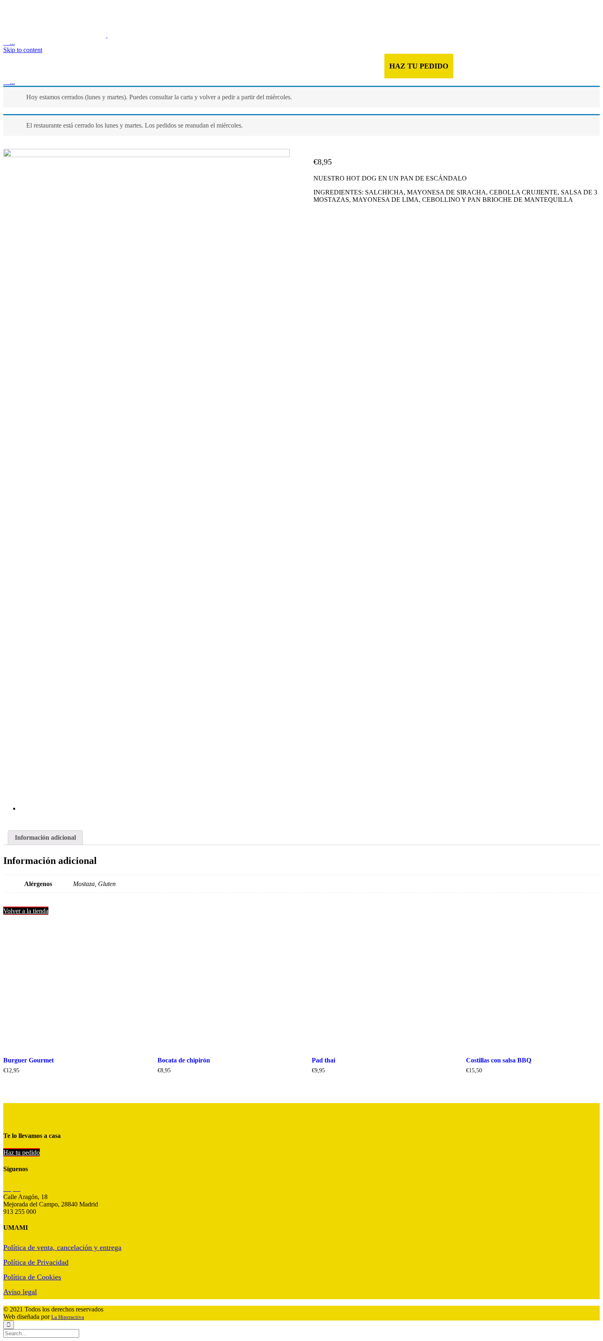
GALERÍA (258, 66)
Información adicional (45, 837)
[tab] (45, 837)
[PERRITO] (155, 676)
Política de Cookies (32, 1277)
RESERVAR (359, 66)
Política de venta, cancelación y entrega (62, 1247)
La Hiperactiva (67, 1317)
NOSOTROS (210, 66)
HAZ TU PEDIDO (418, 66)
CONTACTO (309, 66)
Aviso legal (20, 1292)
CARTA (167, 66)
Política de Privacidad (36, 1262)
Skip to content (22, 49)
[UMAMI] (106, 35)
